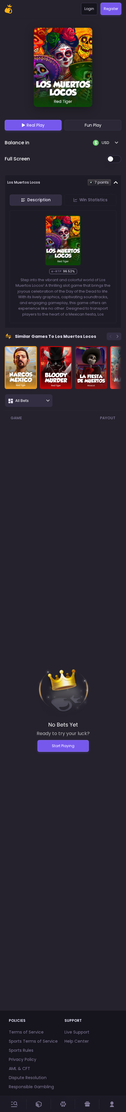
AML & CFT (19, 1068)
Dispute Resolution (28, 1078)
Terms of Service (26, 1032)
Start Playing (63, 745)
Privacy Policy (22, 1059)
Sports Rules (21, 1050)
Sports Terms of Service (33, 1041)
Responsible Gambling (31, 1087)
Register (111, 8)
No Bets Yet (63, 724)
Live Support (76, 1032)
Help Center (76, 1041)
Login (89, 8)
